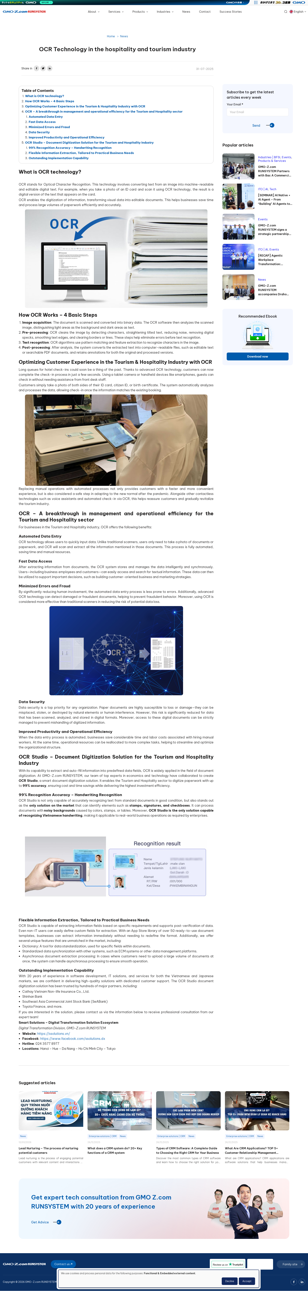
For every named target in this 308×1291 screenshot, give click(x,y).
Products (138, 11)
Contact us (62, 1264)
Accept (246, 1281)
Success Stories (231, 11)
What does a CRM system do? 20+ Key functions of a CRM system (115, 1150)
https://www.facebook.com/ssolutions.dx (72, 1039)
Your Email (235, 104)
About (92, 11)
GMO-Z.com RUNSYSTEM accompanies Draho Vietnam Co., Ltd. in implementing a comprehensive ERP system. (272, 290)
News (186, 11)
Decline (229, 1281)
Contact (205, 11)
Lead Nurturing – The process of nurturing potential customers (48, 1150)
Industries (164, 11)
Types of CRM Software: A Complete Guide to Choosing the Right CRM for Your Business (187, 1150)
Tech (273, 189)
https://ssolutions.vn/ (53, 1034)
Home (111, 36)
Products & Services (272, 161)
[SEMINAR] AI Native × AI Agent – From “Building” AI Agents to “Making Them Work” (274, 199)
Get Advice (40, 1222)
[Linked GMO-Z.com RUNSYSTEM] (302, 1282)
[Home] (24, 11)
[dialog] (158, 1278)
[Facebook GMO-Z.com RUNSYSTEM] (294, 1282)
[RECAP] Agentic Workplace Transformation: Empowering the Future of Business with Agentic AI (274, 260)
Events (286, 157)
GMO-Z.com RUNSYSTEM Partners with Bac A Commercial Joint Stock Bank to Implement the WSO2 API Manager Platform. (274, 171)
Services (114, 11)
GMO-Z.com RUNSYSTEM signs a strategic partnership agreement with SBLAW (275, 230)
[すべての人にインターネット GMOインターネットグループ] (283, 2)
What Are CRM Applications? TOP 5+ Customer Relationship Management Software (251, 1150)
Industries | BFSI (269, 157)
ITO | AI (263, 189)
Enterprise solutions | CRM (102, 1136)
